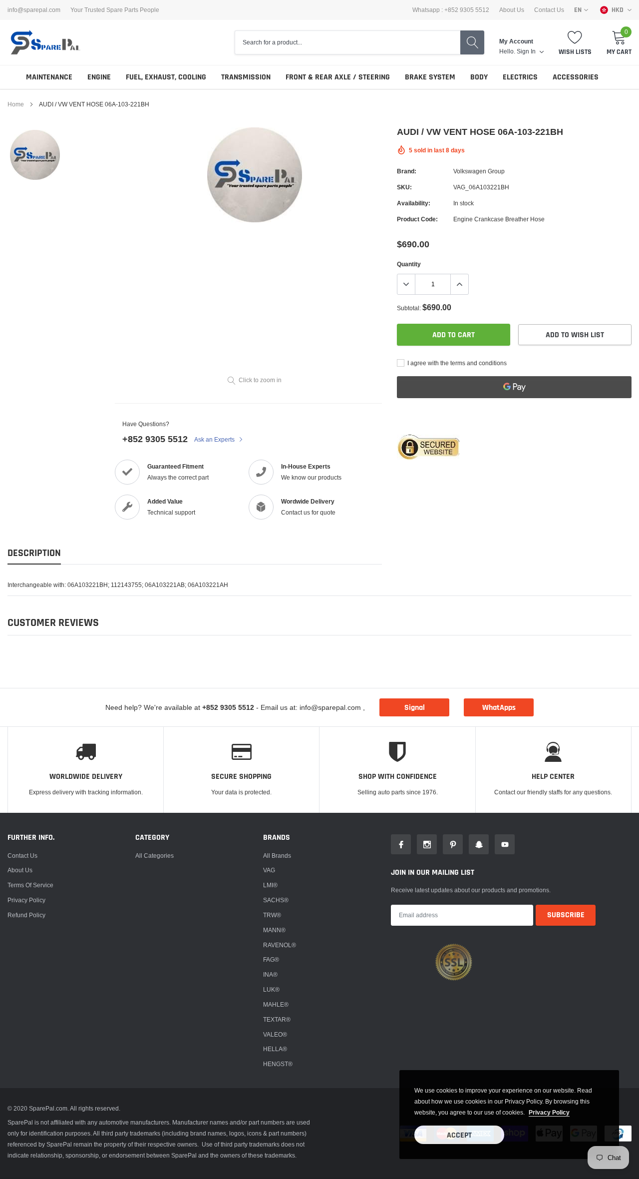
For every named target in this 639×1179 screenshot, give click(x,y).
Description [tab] (34, 553)
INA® (270, 974)
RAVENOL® (279, 945)
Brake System (430, 77)
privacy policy (549, 1112)
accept (459, 1135)
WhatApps (499, 707)
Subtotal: (409, 308)
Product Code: (417, 219)
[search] (472, 42)
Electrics (520, 77)
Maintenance (49, 77)
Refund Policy (26, 915)
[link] (35, 155)
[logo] (44, 42)
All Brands (277, 855)
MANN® (274, 930)
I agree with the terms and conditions (456, 363)
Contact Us (549, 10)
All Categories (154, 855)
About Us (511, 10)
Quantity (409, 264)
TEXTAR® (277, 1019)
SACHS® (276, 900)
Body (479, 77)
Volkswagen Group (479, 171)
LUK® (271, 989)
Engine (99, 77)
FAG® (271, 959)
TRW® (272, 915)
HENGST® (278, 1064)
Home (15, 104)
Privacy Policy (26, 900)
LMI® (270, 885)
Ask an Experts (215, 439)
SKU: (404, 187)
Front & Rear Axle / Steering (338, 77)
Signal (414, 707)
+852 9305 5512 (155, 439)
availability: (413, 203)
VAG (269, 870)
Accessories (576, 77)
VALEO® (275, 1034)
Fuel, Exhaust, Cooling (166, 77)
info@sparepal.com (33, 10)
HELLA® (275, 1049)
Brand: (406, 171)
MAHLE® (276, 1004)
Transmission (246, 77)
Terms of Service (30, 885)
